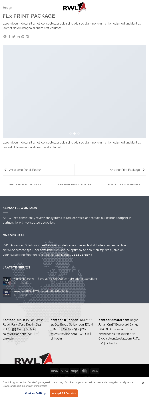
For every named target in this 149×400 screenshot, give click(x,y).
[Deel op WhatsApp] (4, 37)
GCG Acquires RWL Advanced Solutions (41, 290)
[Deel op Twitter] (13, 37)
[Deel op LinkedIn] (27, 37)
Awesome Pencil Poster (25, 169)
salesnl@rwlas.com (119, 338)
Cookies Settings (35, 393)
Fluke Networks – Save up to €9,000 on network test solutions (56, 278)
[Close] (143, 383)
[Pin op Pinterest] (22, 37)
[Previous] (10, 91)
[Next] (139, 91)
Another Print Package (125, 169)
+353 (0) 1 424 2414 (23, 329)
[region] (74, 388)
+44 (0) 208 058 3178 (71, 329)
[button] (4, 8)
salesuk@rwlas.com (64, 334)
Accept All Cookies (64, 393)
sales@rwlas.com (14, 334)
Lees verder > (82, 254)
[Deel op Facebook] (9, 37)
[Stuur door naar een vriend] (18, 37)
